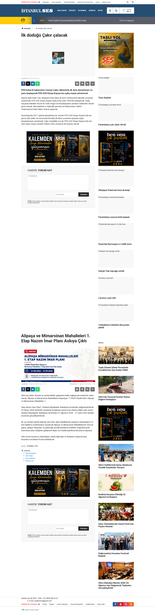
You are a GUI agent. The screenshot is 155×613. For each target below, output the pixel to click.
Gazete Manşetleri (69, 2)
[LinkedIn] (33, 83)
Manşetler (46, 2)
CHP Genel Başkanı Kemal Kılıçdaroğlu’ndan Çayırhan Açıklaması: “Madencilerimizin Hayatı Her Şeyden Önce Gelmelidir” (72, 20)
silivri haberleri (30, 458)
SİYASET (72, 10)
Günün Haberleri (56, 2)
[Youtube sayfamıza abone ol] (120, 604)
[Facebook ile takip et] (115, 604)
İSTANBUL (82, 10)
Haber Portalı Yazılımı (32, 610)
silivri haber (29, 456)
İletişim (51, 604)
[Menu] (110, 11)
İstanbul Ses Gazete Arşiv (85, 2)
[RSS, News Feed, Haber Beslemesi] (131, 604)
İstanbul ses (29, 461)
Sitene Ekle (101, 604)
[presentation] (28, 20)
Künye (97, 2)
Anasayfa (27, 28)
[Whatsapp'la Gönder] (37, 83)
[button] (82, 83)
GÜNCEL (92, 10)
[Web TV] (127, 2)
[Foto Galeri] (132, 2)
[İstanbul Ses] (37, 10)
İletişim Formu (106, 2)
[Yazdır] (77, 83)
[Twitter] (28, 83)
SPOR (100, 10)
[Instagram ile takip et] (126, 604)
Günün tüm (126, 20)
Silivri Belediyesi (30, 453)
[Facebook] (23, 83)
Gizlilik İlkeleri (90, 604)
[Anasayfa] (39, 2)
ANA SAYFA (62, 10)
